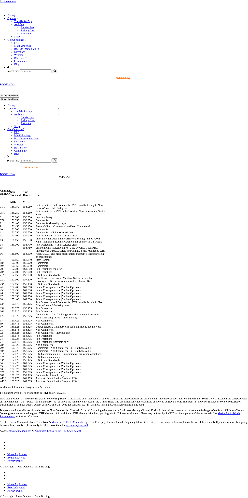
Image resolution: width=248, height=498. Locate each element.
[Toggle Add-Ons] (58, 114)
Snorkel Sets (27, 27)
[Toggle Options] (58, 108)
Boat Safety (20, 58)
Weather (18, 54)
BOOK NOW (7, 84)
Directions (19, 51)
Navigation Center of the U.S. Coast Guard (58, 430)
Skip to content (8, 1)
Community (20, 61)
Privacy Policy (15, 460)
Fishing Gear (28, 30)
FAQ (17, 42)
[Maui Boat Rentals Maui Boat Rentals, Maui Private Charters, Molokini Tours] (23, 9)
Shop (17, 36)
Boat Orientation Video (26, 48)
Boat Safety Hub (16, 457)
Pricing (11, 15)
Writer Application (17, 454)
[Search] (54, 71)
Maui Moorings (22, 45)
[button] (17, 18)
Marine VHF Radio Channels (67, 422)
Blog (16, 64)
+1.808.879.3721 (124, 78)
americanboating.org (19, 430)
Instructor (26, 33)
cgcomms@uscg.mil (77, 425)
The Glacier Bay (23, 21)
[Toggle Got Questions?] (58, 129)
